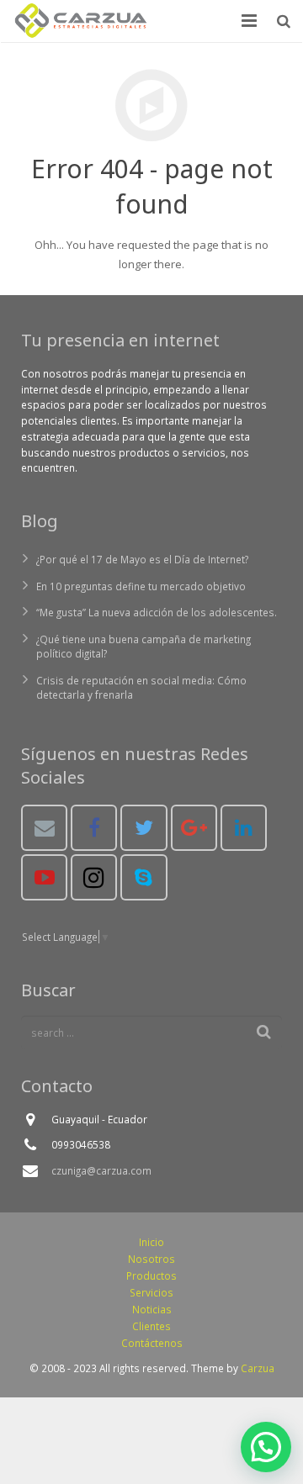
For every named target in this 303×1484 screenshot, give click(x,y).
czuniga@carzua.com (101, 1170)
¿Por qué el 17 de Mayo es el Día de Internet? (142, 559)
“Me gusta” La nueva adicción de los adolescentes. (156, 612)
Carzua (257, 1368)
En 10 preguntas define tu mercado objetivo (141, 586)
